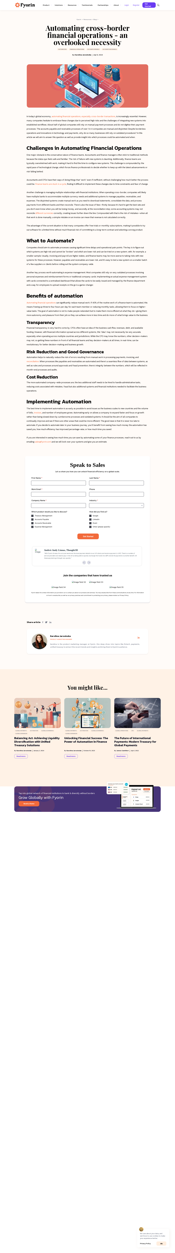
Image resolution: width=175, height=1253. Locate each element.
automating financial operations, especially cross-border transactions (83, 116)
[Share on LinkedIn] (50, 622)
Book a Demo (29, 804)
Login (127, 5)
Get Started (148, 5)
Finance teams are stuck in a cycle (50, 184)
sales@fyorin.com (43, 441)
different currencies (44, 213)
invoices (37, 412)
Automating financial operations (41, 302)
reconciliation (33, 361)
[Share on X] (46, 622)
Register (135, 5)
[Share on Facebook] (42, 622)
